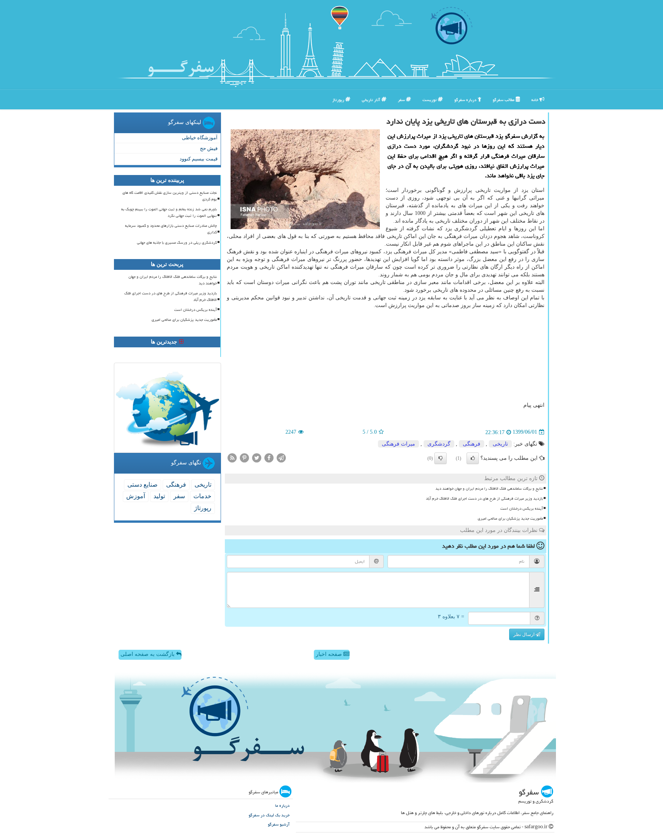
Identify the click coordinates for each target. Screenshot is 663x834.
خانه (535, 100)
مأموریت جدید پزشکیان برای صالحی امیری (510, 518)
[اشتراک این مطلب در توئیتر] (256, 457)
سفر (402, 100)
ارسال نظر (524, 634)
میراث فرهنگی (398, 444)
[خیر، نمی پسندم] (440, 458)
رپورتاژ (338, 100)
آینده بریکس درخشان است (521, 508)
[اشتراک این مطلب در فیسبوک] (269, 457)
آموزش (135, 496)
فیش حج (209, 148)
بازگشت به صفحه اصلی (148, 654)
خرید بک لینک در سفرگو (269, 815)
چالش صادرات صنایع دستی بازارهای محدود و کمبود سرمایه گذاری (171, 229)
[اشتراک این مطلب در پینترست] (244, 457)
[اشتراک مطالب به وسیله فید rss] (232, 457)
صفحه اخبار (329, 654)
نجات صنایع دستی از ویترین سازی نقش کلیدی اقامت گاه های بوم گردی (169, 196)
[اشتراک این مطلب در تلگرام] (281, 457)
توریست (430, 100)
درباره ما (282, 805)
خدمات (202, 496)
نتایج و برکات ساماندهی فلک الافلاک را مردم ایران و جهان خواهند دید (489, 488)
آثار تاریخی (371, 100)
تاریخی (500, 444)
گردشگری (438, 444)
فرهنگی (471, 444)
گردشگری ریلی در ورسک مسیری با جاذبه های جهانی (177, 242)
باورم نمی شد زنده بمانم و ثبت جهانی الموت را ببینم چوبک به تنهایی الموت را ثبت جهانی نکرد (169, 212)
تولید (159, 496)
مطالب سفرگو (504, 100)
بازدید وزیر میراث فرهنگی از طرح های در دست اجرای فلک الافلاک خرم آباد (484, 498)
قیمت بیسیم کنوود (199, 159)
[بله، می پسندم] (473, 458)
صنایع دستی (142, 484)
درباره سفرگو (466, 100)
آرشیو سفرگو (279, 824)
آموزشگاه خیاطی (200, 137)
